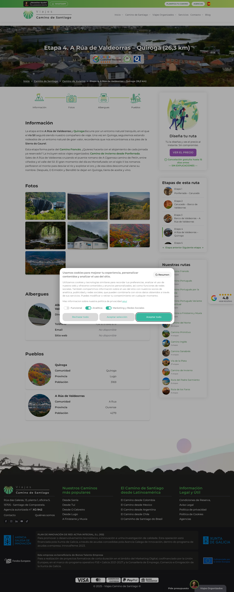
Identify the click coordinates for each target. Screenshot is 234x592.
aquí (124, 301)
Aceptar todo (153, 317)
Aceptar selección (117, 317)
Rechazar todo (80, 317)
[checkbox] (72, 308)
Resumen (163, 274)
